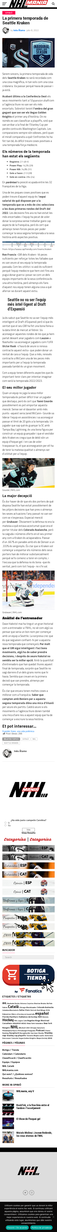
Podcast (40, 1030)
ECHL (48, 1010)
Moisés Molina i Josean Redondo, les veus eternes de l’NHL (34, 1134)
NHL (34, 738)
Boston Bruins (40, 1003)
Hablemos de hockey (28, 1016)
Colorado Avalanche (45, 1007)
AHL (4, 1003)
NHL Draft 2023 (24, 1028)
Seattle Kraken (11, 742)
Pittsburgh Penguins (26, 1030)
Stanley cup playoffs (16, 1035)
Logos (20, 1020)
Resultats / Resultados (14, 1078)
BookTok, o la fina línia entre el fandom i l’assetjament (32, 1107)
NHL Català (8, 1066)
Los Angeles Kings (32, 1020)
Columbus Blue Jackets (10, 1010)
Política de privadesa (41, 1227)
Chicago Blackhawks (27, 1007)
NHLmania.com (10, 1070)
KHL (15, 1020)
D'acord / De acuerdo (17, 1227)
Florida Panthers (10, 1016)
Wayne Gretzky (42, 1038)
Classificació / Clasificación (16, 1058)
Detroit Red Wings (37, 1010)
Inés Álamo (19, 30)
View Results (28, 832)
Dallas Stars (24, 1010)
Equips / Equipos (11, 1062)
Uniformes (49, 1035)
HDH (40, 1016)
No (9, 825)
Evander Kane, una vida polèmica (18, 731)
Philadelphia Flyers (9, 1030)
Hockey (8, 1020)
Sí (9, 823)
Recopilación (25, 1033)
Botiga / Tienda (10, 1050)
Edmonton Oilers (9, 1014)
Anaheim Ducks (13, 1003)
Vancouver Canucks (10, 1038)
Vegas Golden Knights (27, 1038)
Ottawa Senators (37, 1027)
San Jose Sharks (37, 1033)
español (42, 1013)
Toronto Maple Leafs (35, 1035)
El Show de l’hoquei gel (28, 1118)
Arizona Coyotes (27, 1003)
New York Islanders (35, 1023)
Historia (45, 1017)
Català (25, 738)
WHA (50, 1038)
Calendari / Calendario (14, 1054)
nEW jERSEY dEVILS (19, 1023)
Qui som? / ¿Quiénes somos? (17, 1074)
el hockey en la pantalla (26, 1014)
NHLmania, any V (25, 1091)
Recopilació (14, 1033)
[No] (53, 1216)
